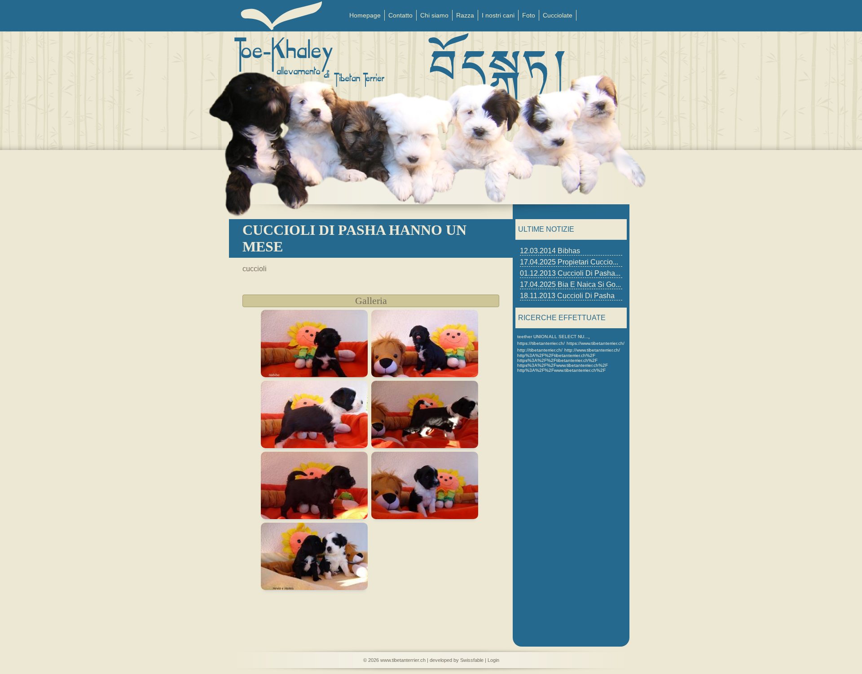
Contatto (400, 15)
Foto (528, 15)
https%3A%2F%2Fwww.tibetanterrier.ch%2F (562, 365)
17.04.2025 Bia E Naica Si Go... (570, 284)
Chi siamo (434, 15)
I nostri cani (498, 15)
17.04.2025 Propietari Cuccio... (569, 262)
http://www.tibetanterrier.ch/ (592, 350)
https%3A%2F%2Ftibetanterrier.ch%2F (557, 360)
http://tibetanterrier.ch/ (540, 350)
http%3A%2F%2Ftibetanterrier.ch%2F (556, 355)
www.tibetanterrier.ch (403, 660)
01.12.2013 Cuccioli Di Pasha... (570, 273)
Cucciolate (557, 15)
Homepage (365, 15)
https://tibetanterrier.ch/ (541, 343)
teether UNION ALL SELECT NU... (552, 336)
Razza (465, 15)
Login (493, 660)
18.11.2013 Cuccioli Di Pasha (567, 296)
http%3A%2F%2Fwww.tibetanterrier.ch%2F (561, 370)
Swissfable (472, 660)
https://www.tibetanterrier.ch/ (596, 343)
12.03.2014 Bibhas (550, 251)
